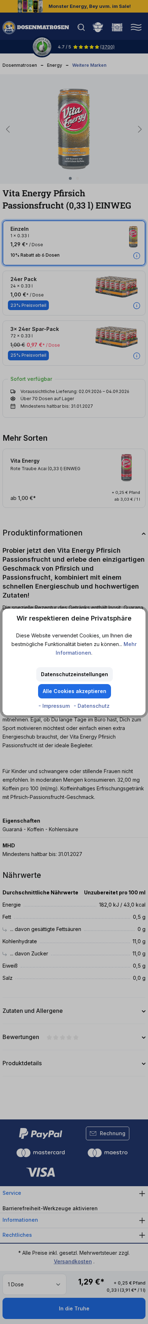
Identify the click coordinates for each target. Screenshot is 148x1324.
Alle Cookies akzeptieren (74, 691)
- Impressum (54, 706)
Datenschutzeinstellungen (74, 674)
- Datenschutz (92, 706)
